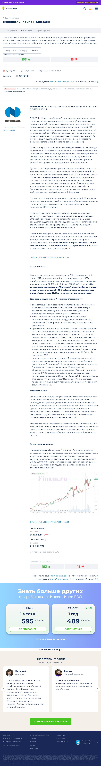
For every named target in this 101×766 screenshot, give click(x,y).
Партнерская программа (11, 745)
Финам (7, 76)
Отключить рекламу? (50, 649)
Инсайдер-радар (62, 741)
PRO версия (90, 8)
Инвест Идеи (61, 735)
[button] (3, 689)
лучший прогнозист (59, 82)
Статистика (61, 738)
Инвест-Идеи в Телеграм (88, 742)
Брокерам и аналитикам (11, 741)
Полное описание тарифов (50, 639)
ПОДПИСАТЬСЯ (27, 629)
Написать (33, 741)
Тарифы (32, 745)
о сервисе (6, 735)
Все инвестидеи (12, 18)
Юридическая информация (39, 735)
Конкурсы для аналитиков (12, 738)
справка (33, 738)
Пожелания (34, 748)
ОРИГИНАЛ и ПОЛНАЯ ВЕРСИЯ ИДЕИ (49, 257)
